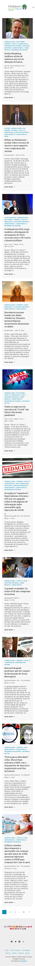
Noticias (8, 953)
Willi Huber (9, 330)
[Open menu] (33, 7)
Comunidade (26, 950)
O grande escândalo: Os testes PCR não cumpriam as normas (17, 591)
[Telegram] (23, 941)
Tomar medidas (15, 950)
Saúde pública (21, 134)
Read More (9, 97)
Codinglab (23, 961)
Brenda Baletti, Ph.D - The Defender (18, 680)
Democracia (23, 44)
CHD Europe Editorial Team (15, 66)
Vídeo (6, 136)
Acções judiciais (10, 217)
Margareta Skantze (12, 598)
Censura (7, 44)
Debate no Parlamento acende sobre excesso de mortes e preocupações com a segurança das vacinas (16, 145)
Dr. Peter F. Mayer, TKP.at (14, 244)
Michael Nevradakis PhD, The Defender (17, 516)
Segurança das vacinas (19, 50)
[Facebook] (11, 941)
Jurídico (14, 953)
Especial (21, 953)
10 (24, 912)
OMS (23, 395)
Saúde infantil (18, 48)
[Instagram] (19, 941)
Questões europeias (21, 132)
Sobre (7, 950)
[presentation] (17, 28)
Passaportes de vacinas (12, 46)
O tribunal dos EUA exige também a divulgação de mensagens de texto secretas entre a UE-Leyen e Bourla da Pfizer (17, 235)
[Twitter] (15, 941)
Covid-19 (15, 44)
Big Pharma (21, 42)
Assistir (27, 953)
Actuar (7, 128)
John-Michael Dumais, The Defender (18, 775)
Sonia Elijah (10, 155)
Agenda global (9, 42)
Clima (26, 305)
